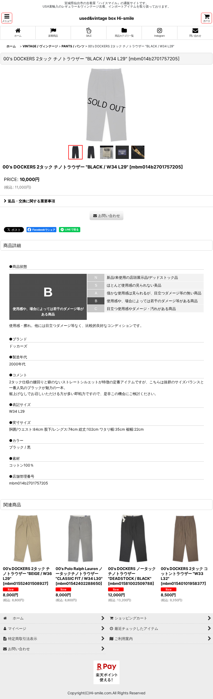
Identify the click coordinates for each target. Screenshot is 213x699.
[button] (6, 18)
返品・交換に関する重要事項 (31, 201)
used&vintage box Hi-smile (106, 18)
